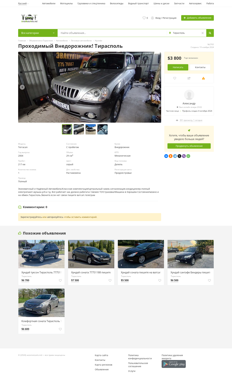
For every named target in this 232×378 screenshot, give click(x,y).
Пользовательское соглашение (138, 365)
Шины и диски (161, 3)
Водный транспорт (138, 3)
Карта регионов (103, 364)
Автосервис (195, 3)
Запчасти (179, 3)
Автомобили (48, 3)
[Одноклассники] (171, 156)
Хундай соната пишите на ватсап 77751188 (141, 272)
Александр (189, 103)
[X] (179, 156)
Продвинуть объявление (189, 145)
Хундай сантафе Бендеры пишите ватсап (191, 272)
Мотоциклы (66, 3)
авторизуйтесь (55, 216)
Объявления (102, 369)
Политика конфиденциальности (140, 357)
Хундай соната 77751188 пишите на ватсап (92, 272)
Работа (210, 3)
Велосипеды (116, 3)
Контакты (200, 67)
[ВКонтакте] (166, 156)
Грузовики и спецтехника (91, 3)
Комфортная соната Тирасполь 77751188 (42, 321)
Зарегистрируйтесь (31, 216)
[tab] (32, 207)
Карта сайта (101, 355)
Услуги (131, 370)
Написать (178, 67)
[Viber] (184, 156)
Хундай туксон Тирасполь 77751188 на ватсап (42, 272)
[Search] (210, 33)
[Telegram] (175, 156)
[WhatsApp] (188, 156)
